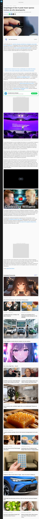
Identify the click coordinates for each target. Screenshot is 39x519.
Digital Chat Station (10, 268)
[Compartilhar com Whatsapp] (9, 14)
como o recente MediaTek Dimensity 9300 (22, 47)
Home (4, 5)
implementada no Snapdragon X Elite (20, 88)
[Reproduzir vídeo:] (21, 199)
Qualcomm (10, 45)
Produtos (11, 5)
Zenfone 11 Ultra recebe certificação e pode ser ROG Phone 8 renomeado (19, 70)
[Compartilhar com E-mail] (13, 14)
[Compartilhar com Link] (15, 14)
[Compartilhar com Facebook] (11, 14)
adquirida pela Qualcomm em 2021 (27, 83)
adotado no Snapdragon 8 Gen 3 (23, 77)
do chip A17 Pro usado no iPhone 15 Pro (28, 221)
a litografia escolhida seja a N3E (15, 219)
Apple (23, 89)
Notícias (7, 5)
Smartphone (14, 5)
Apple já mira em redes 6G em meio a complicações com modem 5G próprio (20, 68)
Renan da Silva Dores (9, 12)
